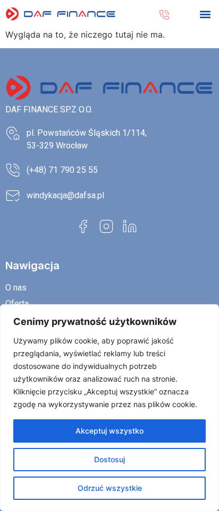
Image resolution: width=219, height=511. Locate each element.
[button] (205, 14)
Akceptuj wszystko (109, 430)
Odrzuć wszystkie (110, 487)
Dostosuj (109, 459)
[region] (109, 407)
